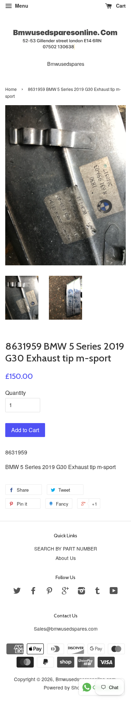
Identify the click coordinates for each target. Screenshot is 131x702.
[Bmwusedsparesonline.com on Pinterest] (49, 591)
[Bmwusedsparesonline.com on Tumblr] (97, 591)
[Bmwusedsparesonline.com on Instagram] (81, 591)
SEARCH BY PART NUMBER (65, 548)
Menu (21, 5)
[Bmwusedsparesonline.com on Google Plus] (65, 591)
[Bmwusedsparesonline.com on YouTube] (114, 591)
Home (11, 89)
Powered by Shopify (66, 687)
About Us (66, 557)
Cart (120, 5)
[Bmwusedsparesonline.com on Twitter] (17, 591)
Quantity (15, 393)
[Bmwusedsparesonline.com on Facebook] (33, 591)
